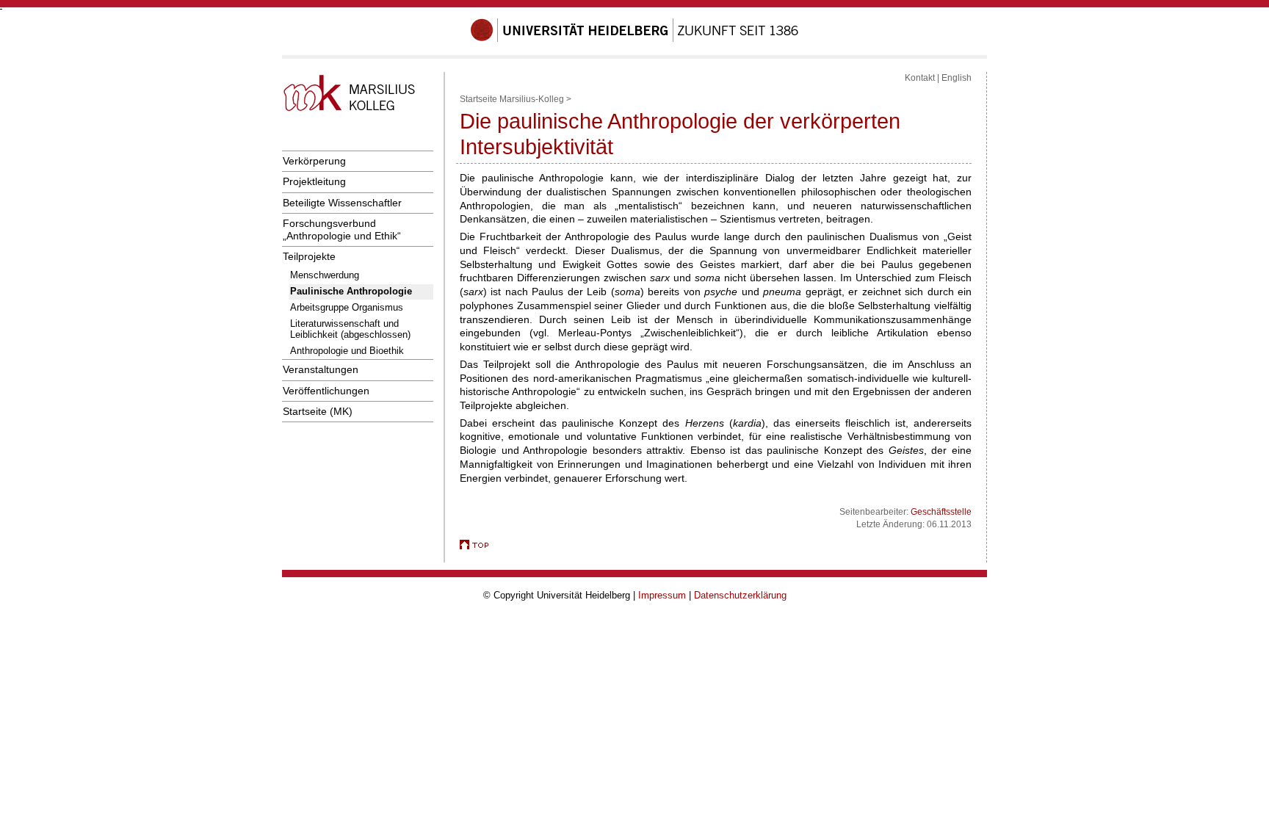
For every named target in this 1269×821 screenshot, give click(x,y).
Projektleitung (314, 181)
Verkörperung (314, 161)
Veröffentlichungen (326, 391)
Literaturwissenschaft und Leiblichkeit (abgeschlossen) (350, 328)
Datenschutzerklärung (740, 595)
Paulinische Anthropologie (351, 291)
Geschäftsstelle (941, 511)
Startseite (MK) (317, 411)
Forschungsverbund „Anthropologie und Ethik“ (342, 229)
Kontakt (920, 77)
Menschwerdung (324, 275)
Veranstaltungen (320, 369)
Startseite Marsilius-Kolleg (512, 99)
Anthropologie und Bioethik (347, 350)
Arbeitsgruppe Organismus (346, 307)
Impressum (662, 595)
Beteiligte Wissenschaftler (342, 203)
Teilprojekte (309, 256)
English (956, 77)
